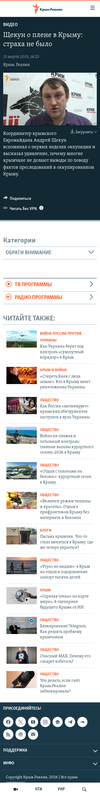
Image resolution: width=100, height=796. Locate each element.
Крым (45, 590)
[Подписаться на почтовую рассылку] (33, 734)
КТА (38, 789)
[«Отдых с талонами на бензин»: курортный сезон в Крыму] (21, 470)
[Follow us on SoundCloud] (82, 722)
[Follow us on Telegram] (70, 722)
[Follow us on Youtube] (33, 722)
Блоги (45, 531)
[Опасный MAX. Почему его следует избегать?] (21, 655)
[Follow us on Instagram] (45, 722)
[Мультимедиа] (16, 789)
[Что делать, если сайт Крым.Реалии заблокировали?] (21, 679)
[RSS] (8, 734)
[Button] (17, 200)
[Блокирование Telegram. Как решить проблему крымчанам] (21, 625)
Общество (49, 400)
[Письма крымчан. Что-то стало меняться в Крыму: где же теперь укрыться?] (21, 535)
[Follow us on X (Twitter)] (20, 722)
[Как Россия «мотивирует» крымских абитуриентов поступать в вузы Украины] (21, 405)
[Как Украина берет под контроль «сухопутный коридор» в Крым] (21, 339)
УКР (61, 789)
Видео (10, 25)
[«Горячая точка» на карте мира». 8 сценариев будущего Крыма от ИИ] (21, 595)
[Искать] (84, 789)
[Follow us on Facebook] (8, 722)
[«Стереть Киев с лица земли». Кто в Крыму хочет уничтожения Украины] (21, 375)
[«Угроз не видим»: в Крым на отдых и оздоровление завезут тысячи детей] (21, 565)
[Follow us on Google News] (58, 722)
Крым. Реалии (16, 65)
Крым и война (53, 370)
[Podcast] (20, 734)
